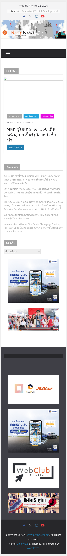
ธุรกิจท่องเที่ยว (47, 116)
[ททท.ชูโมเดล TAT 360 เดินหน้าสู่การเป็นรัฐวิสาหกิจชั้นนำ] (33, 94)
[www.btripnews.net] (33, 22)
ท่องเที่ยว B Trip (31, 116)
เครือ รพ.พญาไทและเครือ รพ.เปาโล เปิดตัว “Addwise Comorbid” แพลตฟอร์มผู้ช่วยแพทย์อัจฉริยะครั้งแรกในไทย (32, 192)
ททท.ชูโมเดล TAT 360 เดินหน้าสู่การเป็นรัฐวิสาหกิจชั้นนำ (31, 134)
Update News (14, 116)
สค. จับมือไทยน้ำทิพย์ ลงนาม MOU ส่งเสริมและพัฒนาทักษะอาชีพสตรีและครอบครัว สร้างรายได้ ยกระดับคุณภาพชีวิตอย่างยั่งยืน (32, 179)
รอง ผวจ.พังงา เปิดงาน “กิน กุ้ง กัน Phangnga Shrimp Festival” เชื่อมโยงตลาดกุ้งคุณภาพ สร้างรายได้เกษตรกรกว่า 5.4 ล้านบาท (33, 227)
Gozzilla (29, 122)
